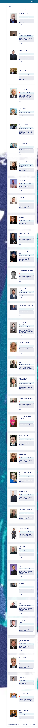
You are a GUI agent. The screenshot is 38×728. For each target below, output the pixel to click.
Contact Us (33, 724)
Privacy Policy (25, 724)
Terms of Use (29, 724)
